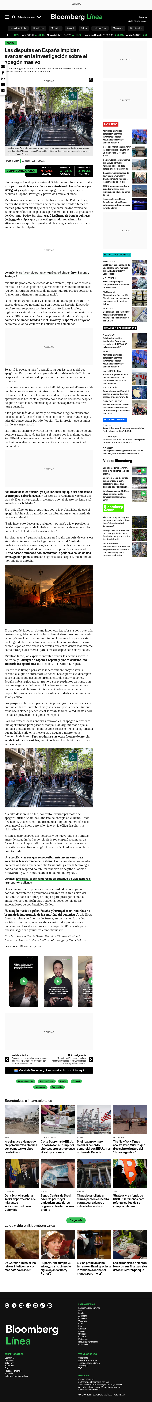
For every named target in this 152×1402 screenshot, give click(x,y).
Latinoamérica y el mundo (89, 1308)
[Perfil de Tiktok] (42, 1305)
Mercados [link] (55, 28)
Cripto (7, 1368)
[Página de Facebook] (7, 1305)
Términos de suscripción (89, 1363)
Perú (80, 1326)
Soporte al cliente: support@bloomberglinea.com (99, 1387)
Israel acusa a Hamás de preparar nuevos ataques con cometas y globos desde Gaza (21, 1147)
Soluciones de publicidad (89, 1390)
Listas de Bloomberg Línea (16, 1376)
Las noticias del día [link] (18, 28)
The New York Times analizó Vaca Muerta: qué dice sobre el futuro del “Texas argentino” (129, 1147)
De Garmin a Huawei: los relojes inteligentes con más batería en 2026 (20, 1266)
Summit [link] (70, 28)
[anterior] (7, 1059)
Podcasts (9, 1373)
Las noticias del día (25, 1081)
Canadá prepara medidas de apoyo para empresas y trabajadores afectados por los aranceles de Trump (29, 1061)
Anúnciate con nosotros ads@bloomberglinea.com (100, 1384)
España (63, 1081)
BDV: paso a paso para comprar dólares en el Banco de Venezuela (116, 284)
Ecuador (82, 1329)
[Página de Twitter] (14, 1305)
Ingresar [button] (143, 17)
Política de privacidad (87, 1360)
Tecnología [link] (118, 28)
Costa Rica (83, 1336)
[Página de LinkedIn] (35, 1305)
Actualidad (9, 1365)
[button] (91, 80)
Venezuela (82, 1321)
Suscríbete (83, 1358)
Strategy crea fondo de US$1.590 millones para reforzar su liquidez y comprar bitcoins (128, 1201)
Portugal (76, 1081)
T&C (80, 1368)
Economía (9, 1358)
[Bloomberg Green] (125, 508)
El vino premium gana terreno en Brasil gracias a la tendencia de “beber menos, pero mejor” (94, 1268)
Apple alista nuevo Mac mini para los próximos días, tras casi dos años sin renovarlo (116, 394)
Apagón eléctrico (46, 1081)
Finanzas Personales (14, 1371)
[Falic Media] (129, 21)
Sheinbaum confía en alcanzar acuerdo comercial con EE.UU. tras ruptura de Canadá (94, 1147)
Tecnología (83, 1365)
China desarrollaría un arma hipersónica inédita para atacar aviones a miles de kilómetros (93, 1201)
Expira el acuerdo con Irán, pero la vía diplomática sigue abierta (116, 471)
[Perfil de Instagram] (28, 1305)
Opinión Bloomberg (115, 419)
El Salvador (83, 1339)
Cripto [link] (84, 28)
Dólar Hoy (9, 1363)
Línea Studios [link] (136, 28)
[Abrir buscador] (13, 17)
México (81, 1313)
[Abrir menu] (7, 17)
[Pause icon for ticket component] (6, 35)
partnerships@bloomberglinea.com (93, 1382)
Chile (80, 1323)
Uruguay (82, 1334)
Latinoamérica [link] (100, 28)
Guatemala (83, 1344)
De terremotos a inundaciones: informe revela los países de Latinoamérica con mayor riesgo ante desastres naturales (116, 549)
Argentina (82, 1316)
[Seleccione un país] (39, 17)
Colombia (82, 1318)
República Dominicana (88, 1342)
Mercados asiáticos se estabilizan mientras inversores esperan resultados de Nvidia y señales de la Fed (69, 1061)
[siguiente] (91, 1059)
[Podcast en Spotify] (49, 1305)
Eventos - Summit (86, 1379)
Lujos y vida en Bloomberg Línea (30, 1226)
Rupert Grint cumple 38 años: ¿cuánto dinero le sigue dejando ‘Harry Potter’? (56, 1268)
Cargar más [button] (76, 1220)
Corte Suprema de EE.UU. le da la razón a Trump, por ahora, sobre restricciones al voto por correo (58, 1147)
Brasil (80, 1310)
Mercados (9, 1360)
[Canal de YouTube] (21, 1305)
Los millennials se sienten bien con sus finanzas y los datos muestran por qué (130, 1266)
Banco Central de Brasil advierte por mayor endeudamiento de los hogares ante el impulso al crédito (58, 1203)
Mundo (10, 43)
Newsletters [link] (38, 28)
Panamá (81, 1331)
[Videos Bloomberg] (125, 461)
